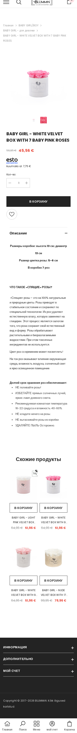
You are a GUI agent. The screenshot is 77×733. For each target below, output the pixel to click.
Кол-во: (11, 174)
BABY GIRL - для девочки (19, 30)
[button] (23, 726)
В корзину (23, 508)
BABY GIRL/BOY (28, 25)
